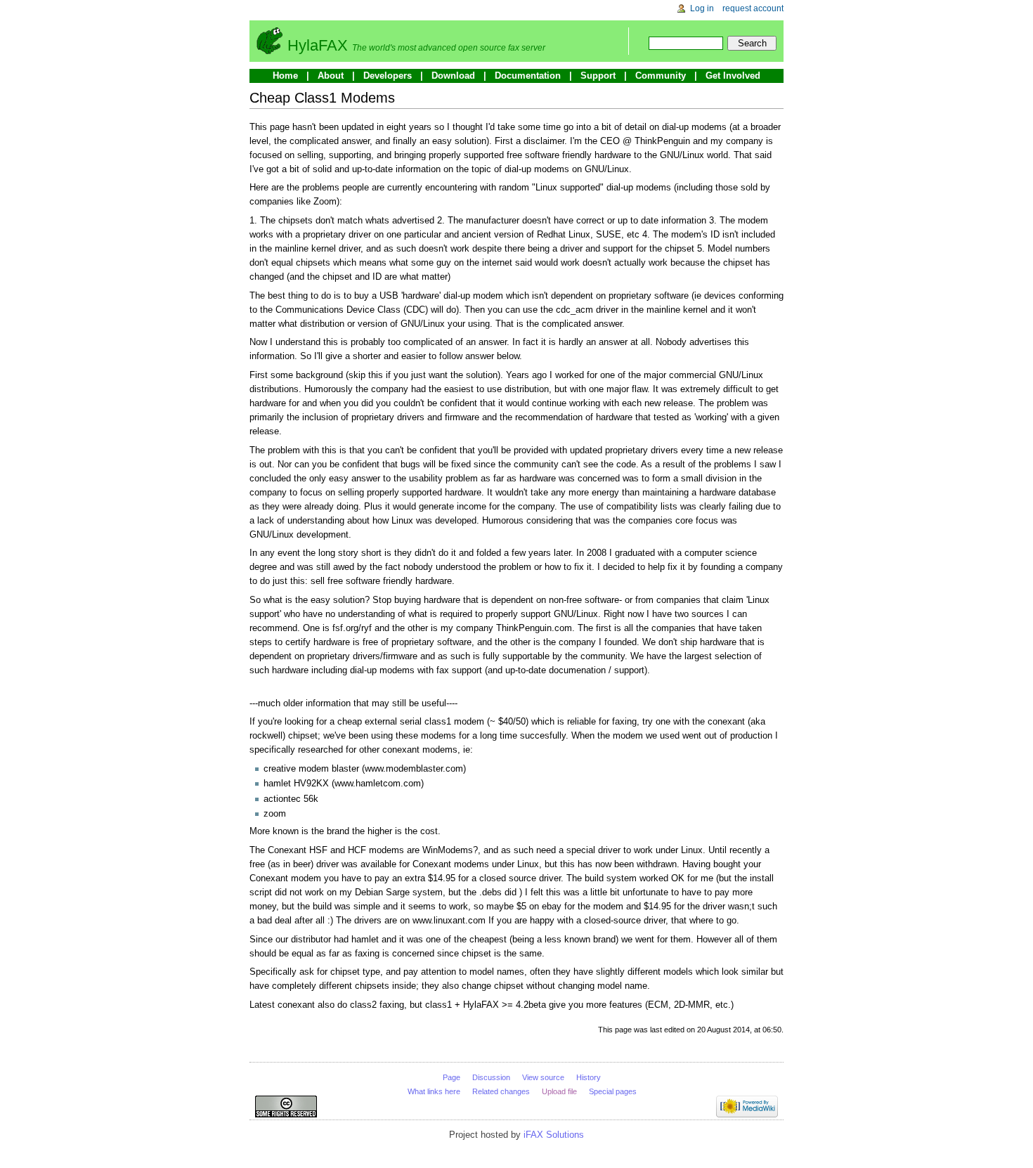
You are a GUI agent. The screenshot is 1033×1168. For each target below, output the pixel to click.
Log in (702, 8)
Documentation (528, 75)
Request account (753, 8)
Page (451, 1077)
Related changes (501, 1091)
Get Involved (733, 75)
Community (660, 75)
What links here (434, 1091)
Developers (387, 75)
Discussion (491, 1077)
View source (543, 1077)
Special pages (613, 1091)
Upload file (559, 1091)
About (331, 75)
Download (453, 75)
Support (598, 75)
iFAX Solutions (554, 1134)
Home (285, 75)
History (588, 1077)
